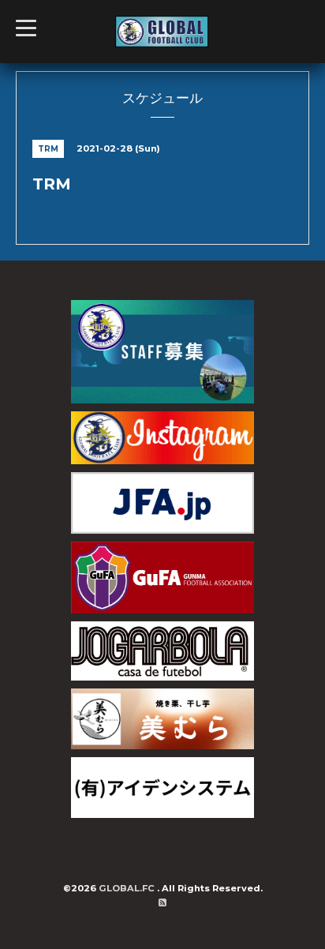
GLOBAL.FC (128, 888)
